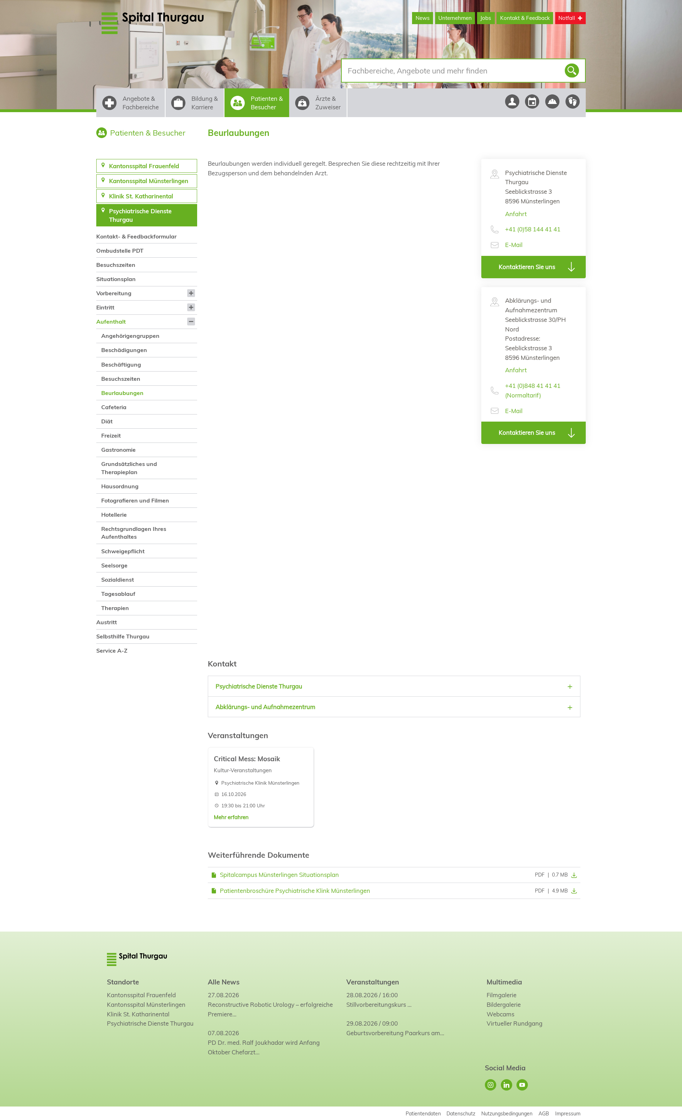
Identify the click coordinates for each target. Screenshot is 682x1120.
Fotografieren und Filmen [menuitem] (135, 500)
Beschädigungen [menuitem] (124, 349)
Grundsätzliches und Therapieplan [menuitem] (129, 467)
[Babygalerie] (573, 101)
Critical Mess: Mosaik (247, 758)
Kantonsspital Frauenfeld (141, 995)
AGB (543, 1113)
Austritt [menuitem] (106, 622)
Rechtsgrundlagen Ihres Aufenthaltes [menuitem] (133, 532)
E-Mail (514, 244)
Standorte (123, 982)
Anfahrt (516, 214)
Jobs (485, 18)
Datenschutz (460, 1113)
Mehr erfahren (231, 817)
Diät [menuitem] (107, 421)
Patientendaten (423, 1113)
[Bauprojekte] (552, 101)
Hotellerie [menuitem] (114, 514)
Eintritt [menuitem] (105, 307)
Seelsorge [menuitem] (114, 565)
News (423, 18)
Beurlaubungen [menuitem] (122, 392)
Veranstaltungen (372, 982)
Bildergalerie (504, 1004)
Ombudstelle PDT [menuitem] (120, 250)
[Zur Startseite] (170, 23)
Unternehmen (455, 18)
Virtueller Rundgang (514, 1023)
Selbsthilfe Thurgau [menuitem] (123, 636)
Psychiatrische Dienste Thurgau (150, 1023)
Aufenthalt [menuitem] (111, 321)
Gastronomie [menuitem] (118, 449)
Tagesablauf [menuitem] (118, 593)
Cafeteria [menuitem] (113, 407)
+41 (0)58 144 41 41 (533, 229)
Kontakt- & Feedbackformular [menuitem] (136, 236)
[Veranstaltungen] (532, 101)
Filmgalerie (501, 995)
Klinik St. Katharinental (138, 1014)
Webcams (500, 1014)
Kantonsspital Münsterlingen (146, 1004)
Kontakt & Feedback (525, 18)
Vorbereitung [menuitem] (113, 293)
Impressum (567, 1113)
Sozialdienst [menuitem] (117, 579)
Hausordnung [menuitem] (120, 486)
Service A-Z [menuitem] (112, 650)
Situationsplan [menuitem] (116, 278)
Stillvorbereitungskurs (376, 1004)
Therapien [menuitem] (115, 607)
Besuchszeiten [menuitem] (115, 264)
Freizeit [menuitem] (111, 435)
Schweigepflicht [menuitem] (123, 551)
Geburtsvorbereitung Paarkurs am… (395, 1033)
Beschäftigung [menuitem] (121, 364)
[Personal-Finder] (512, 101)
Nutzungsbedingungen (506, 1113)
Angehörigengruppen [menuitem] (130, 335)
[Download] (572, 875)
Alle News (223, 982)
